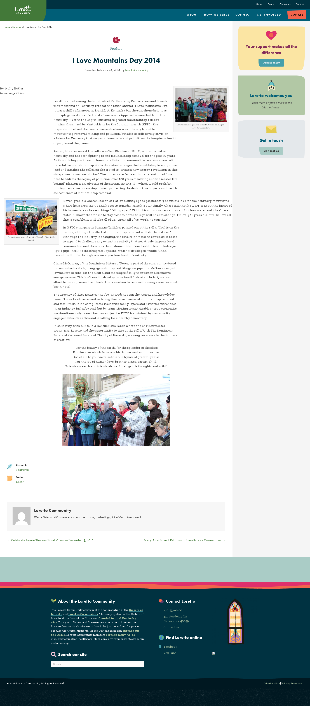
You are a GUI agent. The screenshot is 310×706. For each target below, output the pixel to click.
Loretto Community (136, 70)
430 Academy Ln (175, 616)
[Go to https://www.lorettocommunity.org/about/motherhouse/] (271, 95)
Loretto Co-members (83, 614)
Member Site (272, 683)
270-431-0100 (172, 610)
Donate (297, 14)
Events (270, 4)
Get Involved (269, 14)
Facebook (170, 647)
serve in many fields (120, 634)
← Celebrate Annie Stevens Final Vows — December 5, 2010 (50, 540)
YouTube (169, 653)
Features (16, 27)
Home (7, 27)
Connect (243, 14)
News (259, 4)
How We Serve (217, 14)
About (192, 14)
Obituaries (285, 4)
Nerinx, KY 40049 (176, 621)
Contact (300, 4)
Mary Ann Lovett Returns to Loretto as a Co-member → (184, 540)
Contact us (171, 627)
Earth (20, 482)
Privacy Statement (292, 683)
